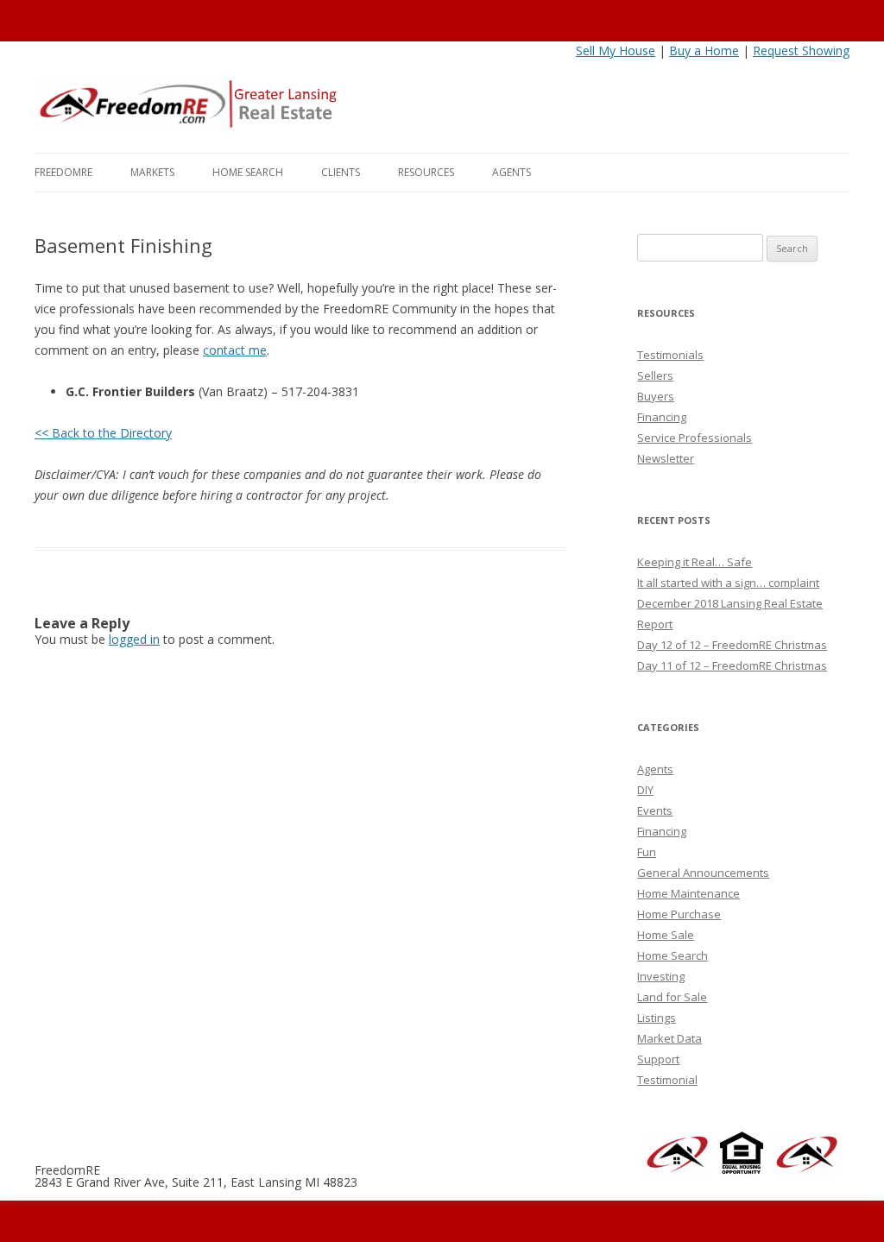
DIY (645, 790)
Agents (511, 172)
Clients (340, 172)
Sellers (655, 375)
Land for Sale (672, 997)
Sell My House (615, 50)
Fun (646, 852)
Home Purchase (679, 914)
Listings (656, 1017)
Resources (426, 172)
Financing (661, 417)
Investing (661, 976)
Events (654, 810)
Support (658, 1059)
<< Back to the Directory (103, 433)
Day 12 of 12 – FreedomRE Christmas (732, 645)
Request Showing (801, 50)
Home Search (247, 172)
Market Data (669, 1038)
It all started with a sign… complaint (728, 582)
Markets (152, 172)
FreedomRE (63, 172)
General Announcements (703, 872)
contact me (235, 350)
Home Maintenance (688, 893)
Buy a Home (704, 50)
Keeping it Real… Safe (694, 562)
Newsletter (665, 458)
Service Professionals (694, 437)
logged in (134, 639)
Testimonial (667, 1080)
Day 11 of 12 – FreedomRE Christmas (732, 665)
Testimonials (670, 355)
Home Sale (665, 935)
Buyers (655, 396)
